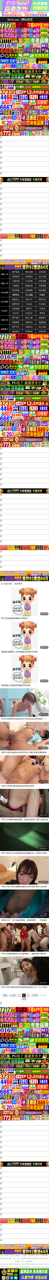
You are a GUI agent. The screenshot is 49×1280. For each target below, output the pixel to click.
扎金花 (29, 304)
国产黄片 (15, 318)
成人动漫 (42, 276)
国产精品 (15, 272)
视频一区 (4, 274)
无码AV (5, 311)
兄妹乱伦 (29, 327)
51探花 (42, 309)
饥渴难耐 (29, 290)
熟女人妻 (29, 318)
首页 (5, 995)
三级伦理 (15, 281)
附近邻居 (15, 290)
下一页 (34, 995)
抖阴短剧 (29, 331)
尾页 (24, 999)
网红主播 (29, 272)
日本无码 (42, 272)
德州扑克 (42, 299)
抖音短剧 (15, 309)
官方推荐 (4, 302)
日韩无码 (42, 331)
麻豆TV (29, 309)
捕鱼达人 (15, 299)
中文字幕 (29, 281)
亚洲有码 (15, 276)
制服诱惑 (42, 322)
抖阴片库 (4, 320)
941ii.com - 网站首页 (20, 19)
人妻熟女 (15, 286)
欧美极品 (29, 276)
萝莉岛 (42, 313)
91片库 (16, 313)
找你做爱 (42, 290)
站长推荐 (4, 293)
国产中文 (15, 327)
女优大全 (29, 313)
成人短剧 (42, 327)
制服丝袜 (29, 286)
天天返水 (42, 304)
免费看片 (4, 329)
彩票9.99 (15, 304)
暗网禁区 (15, 322)
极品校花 (15, 331)
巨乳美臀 (42, 281)
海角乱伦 (29, 322)
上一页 (12, 995)
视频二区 (4, 283)
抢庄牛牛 (29, 299)
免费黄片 (42, 318)
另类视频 (42, 286)
